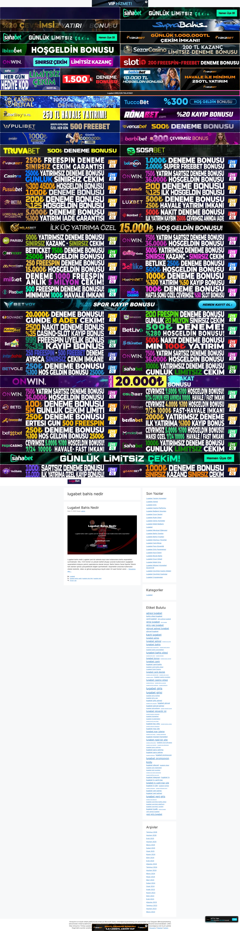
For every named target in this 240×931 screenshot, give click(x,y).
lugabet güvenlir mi (156, 711)
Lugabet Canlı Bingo (153, 543)
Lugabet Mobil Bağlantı (155, 524)
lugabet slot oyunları (153, 770)
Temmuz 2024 (151, 867)
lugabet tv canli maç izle (157, 783)
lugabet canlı (153, 661)
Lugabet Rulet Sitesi (153, 518)
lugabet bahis (153, 644)
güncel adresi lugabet (157, 628)
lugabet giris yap (152, 698)
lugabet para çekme (154, 752)
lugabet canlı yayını (164, 675)
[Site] (60, 163)
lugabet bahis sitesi (157, 652)
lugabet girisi (97, 578)
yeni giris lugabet (154, 814)
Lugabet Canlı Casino (153, 669)
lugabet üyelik (152, 809)
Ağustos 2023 (151, 902)
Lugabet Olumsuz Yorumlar (156, 540)
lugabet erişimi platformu (152, 685)
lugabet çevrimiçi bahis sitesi (156, 802)
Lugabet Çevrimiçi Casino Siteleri (158, 571)
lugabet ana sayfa (166, 641)
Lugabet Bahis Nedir (83, 507)
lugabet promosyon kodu (157, 760)
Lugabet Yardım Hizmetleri (156, 498)
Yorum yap (73, 580)
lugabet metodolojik (161, 734)
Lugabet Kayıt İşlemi (154, 553)
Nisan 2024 (150, 877)
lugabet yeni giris (155, 796)
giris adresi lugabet (164, 619)
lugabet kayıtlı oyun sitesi (152, 721)
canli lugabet (151, 619)
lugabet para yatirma (153, 747)
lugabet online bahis (151, 742)
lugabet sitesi (164, 765)
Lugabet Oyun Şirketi (154, 559)
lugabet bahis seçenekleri (155, 650)
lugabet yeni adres (154, 791)
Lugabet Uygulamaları (154, 577)
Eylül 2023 (150, 899)
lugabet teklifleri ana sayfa (152, 775)
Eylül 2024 (150, 861)
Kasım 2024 (150, 854)
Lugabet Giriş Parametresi (156, 549)
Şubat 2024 (150, 883)
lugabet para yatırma (154, 750)
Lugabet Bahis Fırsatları (155, 537)
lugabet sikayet (152, 765)
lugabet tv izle (152, 786)
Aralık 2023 (150, 889)
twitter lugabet (162, 809)
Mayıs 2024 (150, 874)
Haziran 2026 (151, 835)
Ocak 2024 (150, 886)
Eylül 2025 (150, 838)
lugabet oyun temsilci (151, 745)
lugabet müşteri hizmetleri (157, 737)
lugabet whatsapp (150, 788)
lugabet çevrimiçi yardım (154, 806)
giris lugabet (164, 622)
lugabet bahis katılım (165, 647)
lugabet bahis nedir (76, 578)
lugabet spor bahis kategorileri (153, 772)
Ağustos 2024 (151, 864)
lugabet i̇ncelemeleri (153, 719)
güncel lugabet (152, 631)
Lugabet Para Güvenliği (155, 546)
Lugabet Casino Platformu (156, 508)
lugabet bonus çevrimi (165, 658)
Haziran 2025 (151, 842)
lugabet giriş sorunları (151, 703)
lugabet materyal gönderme (152, 726)
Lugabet (72, 576)
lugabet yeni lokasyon (151, 799)
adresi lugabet (154, 613)
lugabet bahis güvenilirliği (152, 647)
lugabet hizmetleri (152, 716)
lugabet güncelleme (153, 708)
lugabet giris (154, 688)
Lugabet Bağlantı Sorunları (156, 511)
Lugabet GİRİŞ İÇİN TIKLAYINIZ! (120, 93)
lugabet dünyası (150, 683)
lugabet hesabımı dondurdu (152, 714)
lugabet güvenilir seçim (166, 708)
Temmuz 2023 (151, 905)
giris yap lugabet (155, 625)
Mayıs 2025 (150, 845)
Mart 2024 (150, 880)
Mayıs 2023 (150, 912)
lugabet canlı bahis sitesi (154, 667)
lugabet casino (149, 677)
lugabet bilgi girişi (150, 655)
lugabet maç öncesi (151, 734)
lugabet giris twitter (153, 696)
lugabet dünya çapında (160, 683)
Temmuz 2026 (151, 832)
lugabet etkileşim (163, 685)
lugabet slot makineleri (154, 768)
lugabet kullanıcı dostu (166, 724)
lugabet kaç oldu (153, 724)
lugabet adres (152, 638)
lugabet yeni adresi (154, 793)
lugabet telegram (153, 777)
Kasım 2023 (150, 893)
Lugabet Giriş (151, 505)
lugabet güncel (164, 703)
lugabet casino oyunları (162, 677)
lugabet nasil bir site (157, 739)
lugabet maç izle (153, 729)
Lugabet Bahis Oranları (155, 533)
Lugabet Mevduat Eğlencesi (156, 530)
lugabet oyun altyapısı (164, 742)
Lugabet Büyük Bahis (154, 556)
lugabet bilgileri (160, 655)
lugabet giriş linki (87, 578)
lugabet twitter (164, 786)
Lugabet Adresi (152, 502)
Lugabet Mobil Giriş (153, 562)
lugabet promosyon (164, 755)
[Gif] (120, 228)
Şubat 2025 (150, 848)
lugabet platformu (150, 755)
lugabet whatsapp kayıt (161, 788)
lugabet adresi (153, 641)
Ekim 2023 (150, 896)
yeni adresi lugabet (152, 812)
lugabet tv (165, 777)
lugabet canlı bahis (154, 664)
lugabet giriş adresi (154, 700)
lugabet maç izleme (155, 731)
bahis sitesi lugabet (154, 616)
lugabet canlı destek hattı (152, 675)
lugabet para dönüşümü (163, 745)
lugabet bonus (153, 658)
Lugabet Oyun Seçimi (154, 514)
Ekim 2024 (150, 858)
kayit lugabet (154, 634)
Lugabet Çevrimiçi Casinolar (156, 574)
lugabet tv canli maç (154, 780)
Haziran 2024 (151, 870)
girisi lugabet (153, 621)
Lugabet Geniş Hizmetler (155, 521)
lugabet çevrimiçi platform (155, 804)
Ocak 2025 (150, 851)
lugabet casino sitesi (157, 680)
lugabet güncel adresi (155, 706)
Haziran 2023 (151, 909)
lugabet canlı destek (155, 672)
